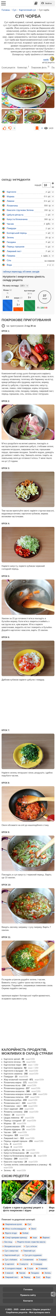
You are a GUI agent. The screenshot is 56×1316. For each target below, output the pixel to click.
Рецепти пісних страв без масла (31, 1242)
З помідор (37, 1264)
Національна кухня (13, 1224)
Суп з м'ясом (31, 1246)
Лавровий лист (11, 1277)
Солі (38, 1277)
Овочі (33, 1229)
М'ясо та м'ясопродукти (15, 1229)
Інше (35, 1238)
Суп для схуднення (33, 1255)
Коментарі (23, 67)
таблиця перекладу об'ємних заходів (21, 271)
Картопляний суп (12, 1255)
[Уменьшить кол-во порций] (52, 187)
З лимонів (42, 1268)
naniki (46, 59)
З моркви (43, 1260)
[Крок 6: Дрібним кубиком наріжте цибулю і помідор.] (28, 658)
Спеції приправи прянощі (16, 1238)
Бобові (25, 1233)
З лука (30, 1268)
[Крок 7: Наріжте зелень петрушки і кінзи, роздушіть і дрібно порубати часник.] (28, 751)
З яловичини (27, 1260)
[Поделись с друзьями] (53, 1294)
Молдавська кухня (12, 1246)
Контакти (28, 1300)
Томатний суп (29, 1251)
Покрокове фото (40, 67)
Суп (29, 1224)
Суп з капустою (11, 1251)
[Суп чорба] (28, 90)
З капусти (23, 1264)
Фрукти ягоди (11, 1233)
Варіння (46, 1238)
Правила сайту (28, 1295)
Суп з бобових (11, 1260)
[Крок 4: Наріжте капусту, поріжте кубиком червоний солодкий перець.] (28, 544)
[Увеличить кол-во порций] (52, 183)
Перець (27, 1277)
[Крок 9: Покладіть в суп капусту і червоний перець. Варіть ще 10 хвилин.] (28, 853)
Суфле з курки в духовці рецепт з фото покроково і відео (23, 1209)
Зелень (48, 1273)
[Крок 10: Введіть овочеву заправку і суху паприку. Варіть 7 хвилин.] (28, 906)
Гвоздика (35, 1273)
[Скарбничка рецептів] (36, 3)
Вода (48, 1277)
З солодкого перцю (13, 1268)
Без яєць (8, 1242)
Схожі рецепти (8, 67)
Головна (28, 1289)
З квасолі (9, 1273)
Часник (22, 1273)
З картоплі (9, 1264)
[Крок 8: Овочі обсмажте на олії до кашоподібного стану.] (28, 804)
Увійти (48, 3)
